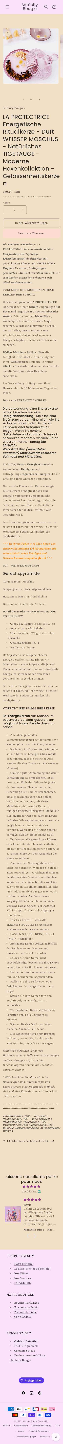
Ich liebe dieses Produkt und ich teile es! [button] (30, 1141)
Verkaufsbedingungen (26, 1437)
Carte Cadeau (23, 1316)
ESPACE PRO (22, 1282)
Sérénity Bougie (30, 1421)
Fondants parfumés (26, 1307)
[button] (7, 7)
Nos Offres (21, 1273)
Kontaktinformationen (39, 1431)
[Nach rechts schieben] (39, 99)
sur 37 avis (29, 1191)
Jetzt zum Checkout (31, 233)
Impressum (45, 1437)
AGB (57, 1426)
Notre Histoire (23, 1263)
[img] (31, 1186)
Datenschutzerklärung (41, 1426)
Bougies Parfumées (26, 1302)
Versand (19, 197)
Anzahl (6, 202)
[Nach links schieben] (23, 99)
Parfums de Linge (25, 1312)
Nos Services (22, 1278)
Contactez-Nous (24, 1350)
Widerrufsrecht (21, 1426)
